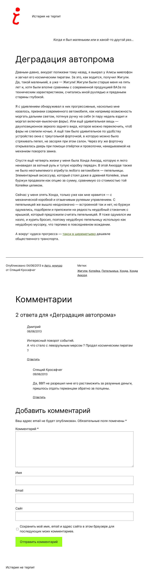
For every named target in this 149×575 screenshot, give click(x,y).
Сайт (19, 508)
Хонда (124, 271)
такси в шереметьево (79, 234)
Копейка (94, 271)
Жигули (82, 271)
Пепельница (110, 271)
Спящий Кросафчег (48, 370)
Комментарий (27, 429)
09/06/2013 (40, 374)
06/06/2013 (34, 331)
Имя (18, 473)
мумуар (57, 265)
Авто (47, 265)
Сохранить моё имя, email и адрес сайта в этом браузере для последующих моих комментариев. (67, 528)
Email (19, 490)
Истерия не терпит (46, 16)
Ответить (33, 359)
